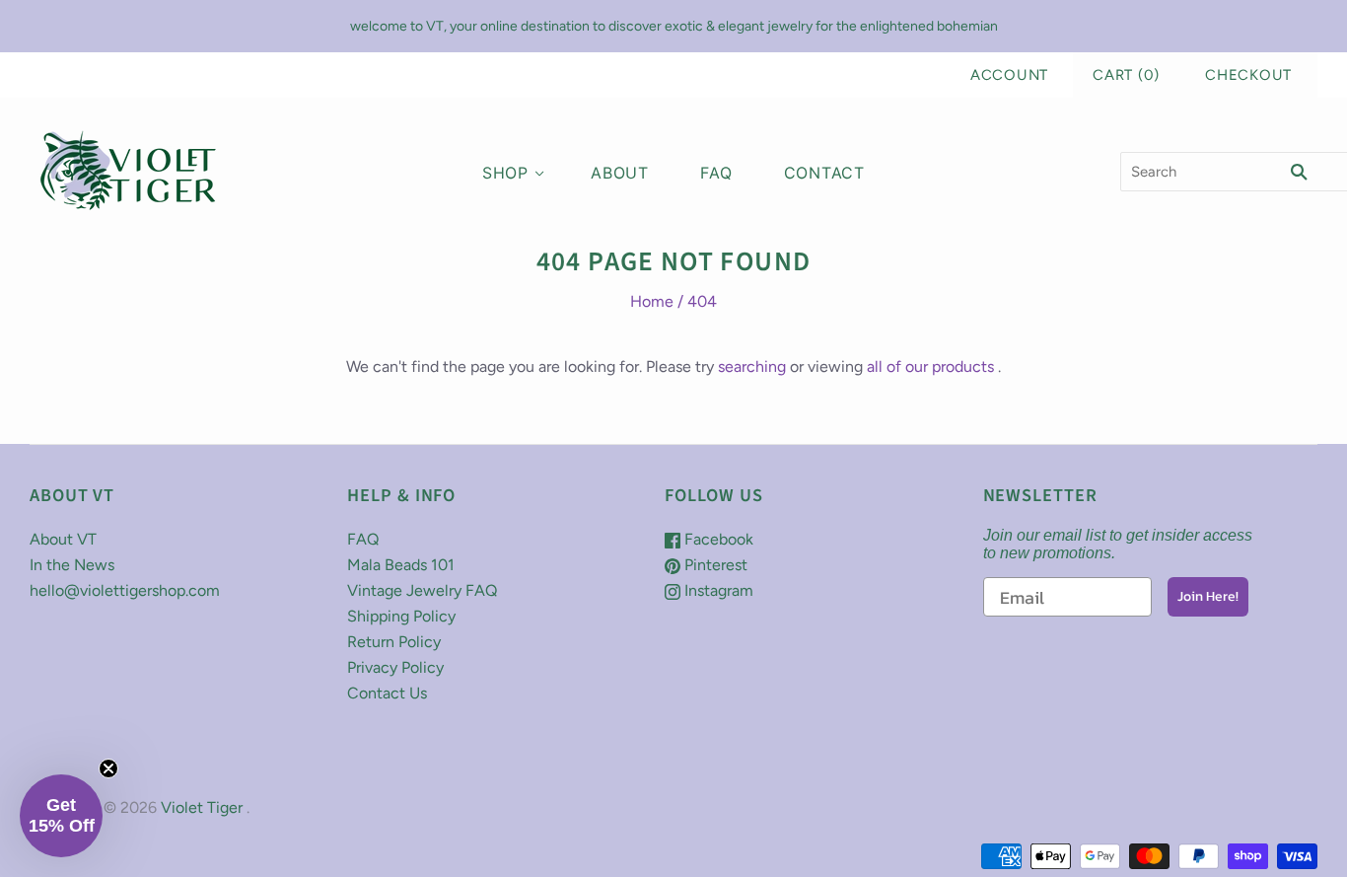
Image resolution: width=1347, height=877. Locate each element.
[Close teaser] (108, 768)
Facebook (716, 539)
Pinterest (713, 564)
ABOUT (620, 173)
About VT (63, 539)
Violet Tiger (202, 807)
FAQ (716, 173)
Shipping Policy (401, 616)
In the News (72, 564)
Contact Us (387, 693)
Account (1009, 75)
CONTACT (825, 173)
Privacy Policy (395, 667)
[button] (61, 815)
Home (652, 301)
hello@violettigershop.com (125, 590)
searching (752, 366)
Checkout (1248, 75)
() (1126, 75)
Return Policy (394, 641)
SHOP (505, 173)
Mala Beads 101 (401, 564)
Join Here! (1208, 596)
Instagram (716, 590)
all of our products (930, 366)
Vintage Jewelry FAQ (422, 590)
